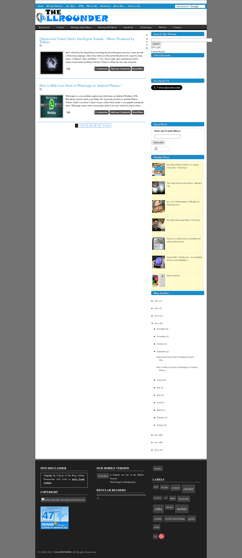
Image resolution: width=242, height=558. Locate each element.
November (161, 336)
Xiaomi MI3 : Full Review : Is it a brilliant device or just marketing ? (184, 258)
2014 (156, 315)
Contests (177, 27)
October (160, 343)
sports (191, 518)
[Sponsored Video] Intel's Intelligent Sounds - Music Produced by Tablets (87, 40)
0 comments (101, 69)
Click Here (103, 476)
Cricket (60, 27)
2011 (156, 442)
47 (48, 515)
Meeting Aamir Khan (81, 27)
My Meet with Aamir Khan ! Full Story (183, 219)
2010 (156, 449)
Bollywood (44, 27)
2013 (156, 323)
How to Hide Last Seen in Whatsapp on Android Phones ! (81, 85)
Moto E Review (173, 275)
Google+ (158, 468)
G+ (155, 536)
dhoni (172, 498)
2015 (156, 308)
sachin (157, 518)
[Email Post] (68, 68)
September (161, 351)
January (160, 425)
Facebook (128, 27)
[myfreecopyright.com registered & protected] (63, 500)
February (161, 417)
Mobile (162, 27)
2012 (156, 434)
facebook (184, 498)
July (159, 387)
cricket (188, 488)
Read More (137, 69)
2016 (156, 300)
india (158, 508)
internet (169, 507)
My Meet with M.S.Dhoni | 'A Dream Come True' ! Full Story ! (182, 166)
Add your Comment (120, 69)
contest (175, 487)
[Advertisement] (99, 1)
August (160, 379)
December (161, 328)
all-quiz (164, 487)
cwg (165, 497)
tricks (156, 527)
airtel (156, 486)
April (159, 402)
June (159, 394)
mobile (182, 508)
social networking (175, 518)
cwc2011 (157, 497)
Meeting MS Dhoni (107, 27)
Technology (146, 27)
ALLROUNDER (63, 552)
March (160, 410)
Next (108, 125)
